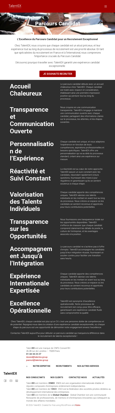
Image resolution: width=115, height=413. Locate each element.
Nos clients (56, 377)
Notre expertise (41, 366)
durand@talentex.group (37, 357)
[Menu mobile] (105, 6)
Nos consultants (35, 377)
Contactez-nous (78, 377)
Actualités (98, 377)
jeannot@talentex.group (37, 360)
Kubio (77, 405)
